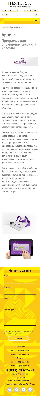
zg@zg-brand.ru (32, 10)
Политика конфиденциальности (20, 380)
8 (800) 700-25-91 (11, 10)
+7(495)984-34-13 (22, 362)
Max (36, 15)
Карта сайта (20, 378)
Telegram (5, 15)
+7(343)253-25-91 (22, 351)
